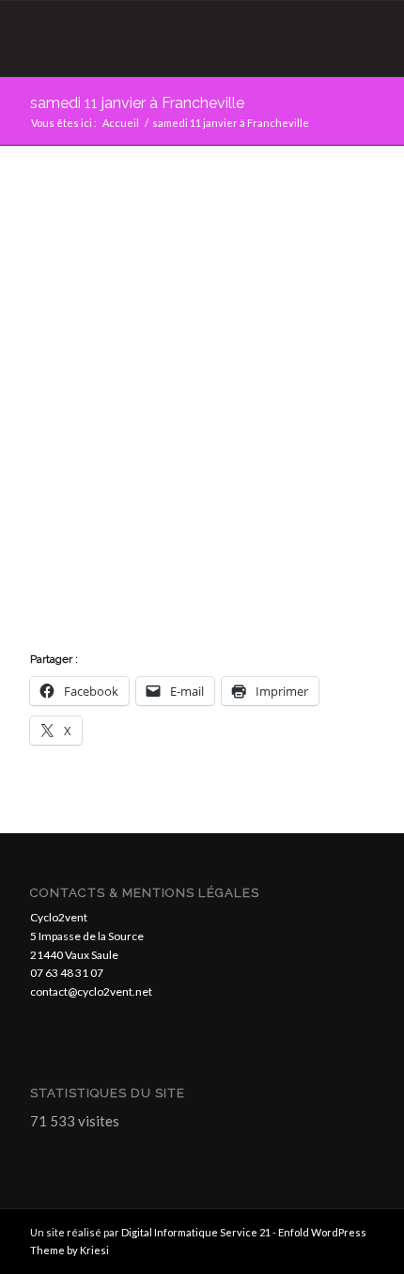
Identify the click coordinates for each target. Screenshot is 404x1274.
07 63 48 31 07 (66, 973)
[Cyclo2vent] (167, 38)
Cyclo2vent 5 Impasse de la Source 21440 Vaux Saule (87, 936)
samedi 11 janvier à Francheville (137, 103)
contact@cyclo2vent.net (91, 991)
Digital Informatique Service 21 (196, 1232)
